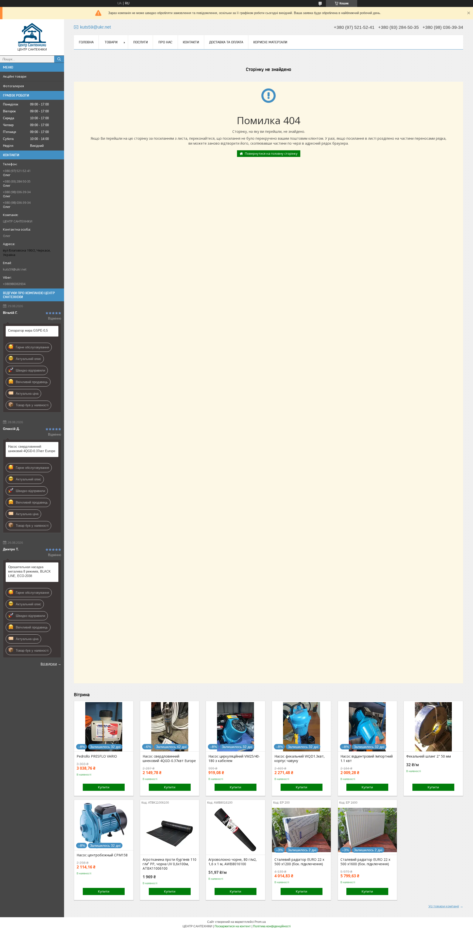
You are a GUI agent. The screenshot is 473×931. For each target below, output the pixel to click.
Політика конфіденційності (272, 926)
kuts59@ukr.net (14, 269)
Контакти (191, 42)
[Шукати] (59, 59)
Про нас (165, 42)
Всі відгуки (49, 663)
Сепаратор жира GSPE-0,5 (28, 330)
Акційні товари (14, 76)
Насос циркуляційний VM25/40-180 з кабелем (234, 758)
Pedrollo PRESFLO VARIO (97, 756)
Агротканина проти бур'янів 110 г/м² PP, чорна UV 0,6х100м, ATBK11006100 (169, 864)
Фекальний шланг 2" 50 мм (428, 756)
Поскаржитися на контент (233, 926)
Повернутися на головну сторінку (271, 153)
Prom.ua (260, 922)
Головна (86, 42)
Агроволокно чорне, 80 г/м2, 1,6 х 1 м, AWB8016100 (232, 861)
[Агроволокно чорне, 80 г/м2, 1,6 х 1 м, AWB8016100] (235, 830)
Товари (111, 42)
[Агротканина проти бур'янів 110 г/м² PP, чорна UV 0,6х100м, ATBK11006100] (169, 830)
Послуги (140, 42)
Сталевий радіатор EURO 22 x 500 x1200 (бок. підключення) (299, 861)
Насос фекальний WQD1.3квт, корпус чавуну (299, 758)
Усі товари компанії (443, 906)
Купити (103, 787)
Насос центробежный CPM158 (102, 855)
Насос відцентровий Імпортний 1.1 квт (366, 758)
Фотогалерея (13, 86)
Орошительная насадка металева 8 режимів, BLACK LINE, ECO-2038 (29, 571)
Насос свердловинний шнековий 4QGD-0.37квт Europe (31, 449)
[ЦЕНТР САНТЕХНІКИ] (32, 35)
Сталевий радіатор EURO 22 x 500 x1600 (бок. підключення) (365, 861)
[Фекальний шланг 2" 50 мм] (433, 726)
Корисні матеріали (270, 42)
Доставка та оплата (226, 42)
